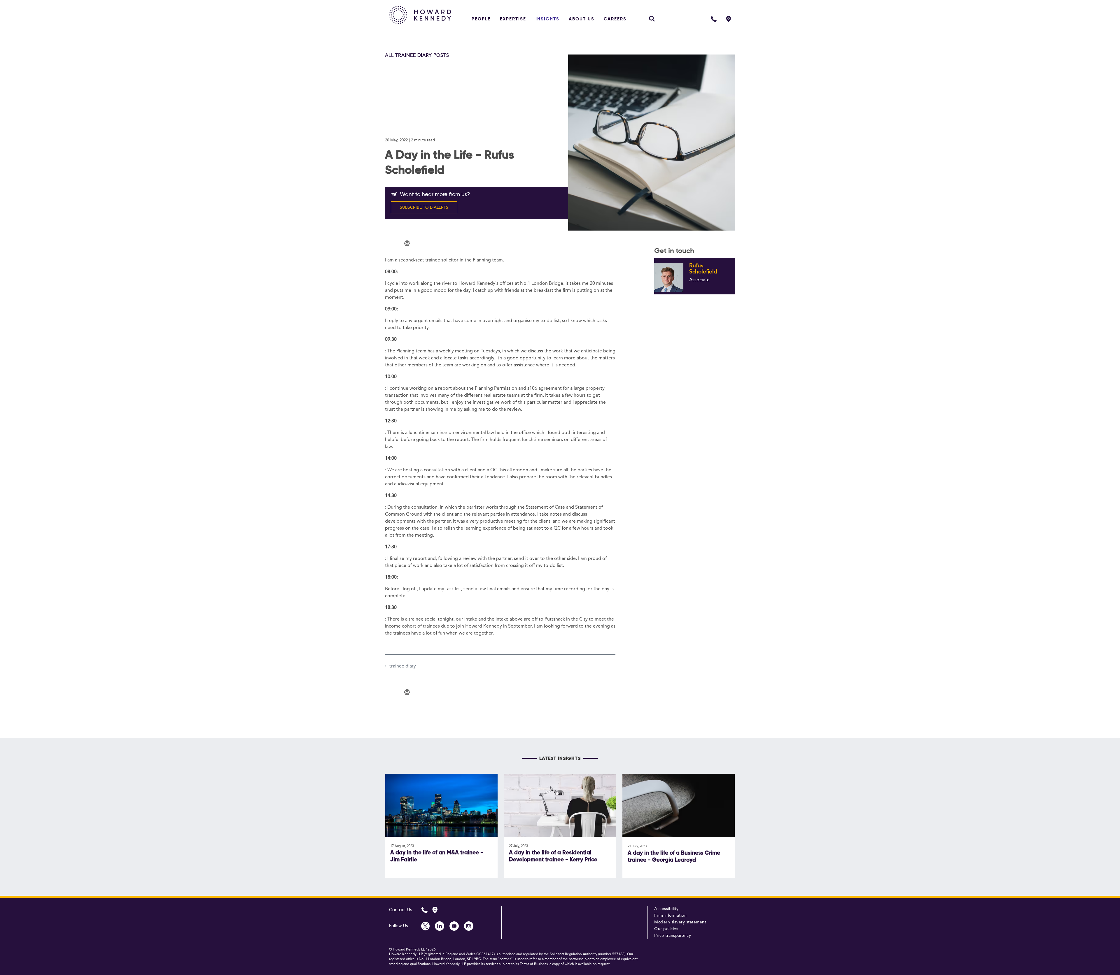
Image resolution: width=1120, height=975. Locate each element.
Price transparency (672, 936)
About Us (581, 19)
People (481, 19)
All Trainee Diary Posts (417, 55)
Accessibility (666, 909)
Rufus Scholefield (703, 269)
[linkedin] (442, 244)
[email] (406, 244)
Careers (615, 19)
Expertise (513, 19)
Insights (547, 19)
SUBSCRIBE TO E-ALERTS (424, 207)
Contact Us (400, 910)
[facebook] (459, 244)
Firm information (670, 915)
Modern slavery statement (680, 922)
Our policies (666, 929)
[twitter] (424, 244)
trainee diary (402, 666)
